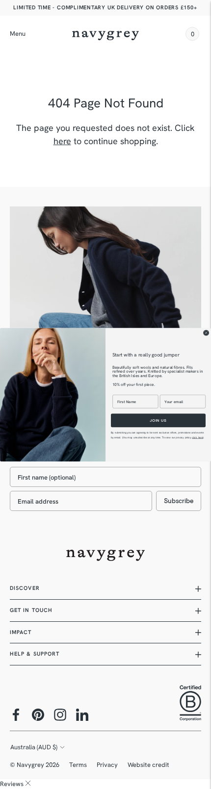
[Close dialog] (206, 332)
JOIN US (158, 420)
